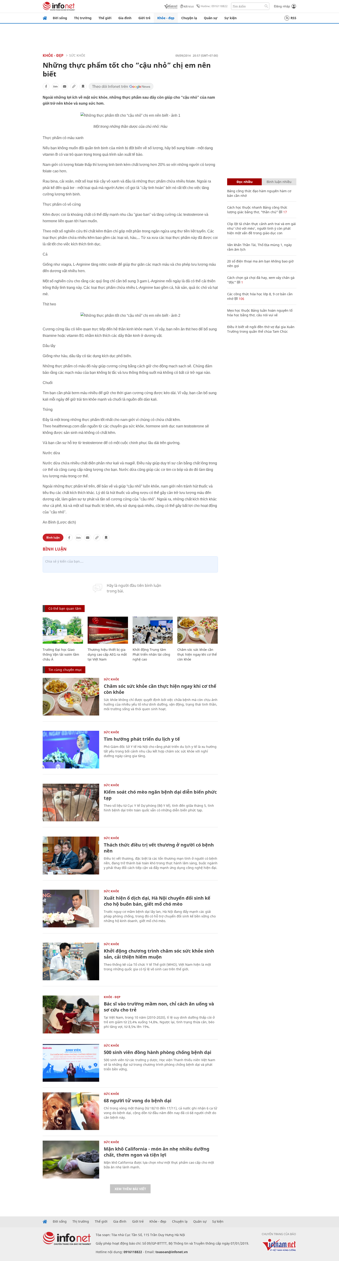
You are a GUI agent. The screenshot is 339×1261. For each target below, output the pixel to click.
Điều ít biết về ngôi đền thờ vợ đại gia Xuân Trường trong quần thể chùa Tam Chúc (260, 329)
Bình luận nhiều (279, 182)
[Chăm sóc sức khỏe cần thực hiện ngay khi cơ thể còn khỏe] (197, 630)
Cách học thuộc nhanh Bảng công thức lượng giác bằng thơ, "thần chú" (257, 209)
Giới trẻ (144, 18)
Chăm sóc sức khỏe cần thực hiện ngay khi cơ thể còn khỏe (197, 654)
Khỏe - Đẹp (53, 55)
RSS (293, 18)
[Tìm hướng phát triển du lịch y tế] (71, 749)
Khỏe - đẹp (165, 18)
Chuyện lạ (189, 18)
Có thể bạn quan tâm (64, 608)
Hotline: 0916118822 (214, 6)
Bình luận (53, 537)
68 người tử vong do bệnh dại (137, 1100)
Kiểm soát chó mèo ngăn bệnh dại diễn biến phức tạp (160, 795)
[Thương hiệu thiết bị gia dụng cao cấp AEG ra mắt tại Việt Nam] (108, 630)
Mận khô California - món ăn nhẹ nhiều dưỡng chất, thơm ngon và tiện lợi (156, 1152)
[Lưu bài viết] (83, 86)
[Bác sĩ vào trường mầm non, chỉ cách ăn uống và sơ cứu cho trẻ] (71, 1014)
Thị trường (83, 18)
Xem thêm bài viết (130, 1189)
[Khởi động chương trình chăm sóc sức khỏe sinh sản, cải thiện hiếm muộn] (71, 961)
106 (241, 298)
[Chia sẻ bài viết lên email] (64, 86)
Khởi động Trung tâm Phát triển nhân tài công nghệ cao (151, 654)
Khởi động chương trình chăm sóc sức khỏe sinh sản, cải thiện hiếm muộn (159, 954)
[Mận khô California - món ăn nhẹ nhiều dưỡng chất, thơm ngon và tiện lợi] (71, 1159)
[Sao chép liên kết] (73, 86)
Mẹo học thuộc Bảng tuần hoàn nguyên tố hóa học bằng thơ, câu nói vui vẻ (259, 312)
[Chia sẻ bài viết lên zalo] (55, 86)
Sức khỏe (77, 55)
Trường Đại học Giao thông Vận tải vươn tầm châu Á (61, 654)
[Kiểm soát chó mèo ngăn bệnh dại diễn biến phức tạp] (71, 802)
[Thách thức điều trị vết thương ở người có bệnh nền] (71, 855)
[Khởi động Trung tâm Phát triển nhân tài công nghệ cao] (153, 630)
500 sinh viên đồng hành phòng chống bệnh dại (157, 1052)
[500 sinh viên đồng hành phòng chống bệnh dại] (71, 1063)
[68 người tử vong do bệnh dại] (71, 1111)
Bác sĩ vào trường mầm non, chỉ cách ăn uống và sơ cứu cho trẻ (159, 1007)
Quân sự (210, 18)
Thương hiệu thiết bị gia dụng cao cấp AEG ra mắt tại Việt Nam (107, 654)
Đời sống (60, 18)
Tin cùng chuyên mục (65, 669)
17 (284, 212)
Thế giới (104, 18)
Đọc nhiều (245, 182)
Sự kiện (230, 18)
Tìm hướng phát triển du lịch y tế (142, 739)
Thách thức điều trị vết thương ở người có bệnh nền (159, 848)
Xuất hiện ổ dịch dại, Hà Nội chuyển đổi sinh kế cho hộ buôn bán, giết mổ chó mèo (157, 901)
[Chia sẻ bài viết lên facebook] (46, 86)
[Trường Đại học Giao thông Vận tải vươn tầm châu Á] (63, 630)
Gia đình (124, 18)
